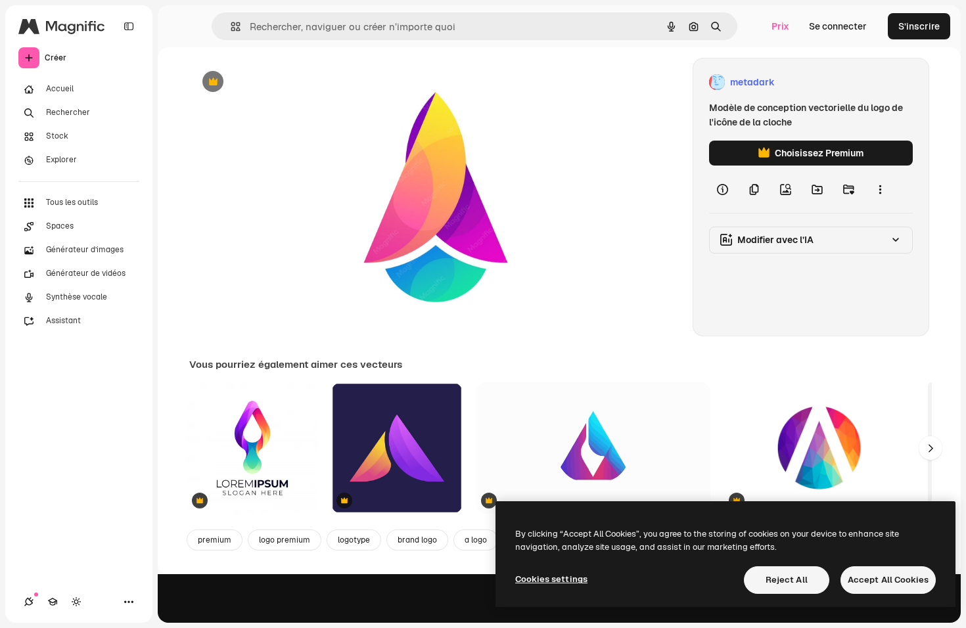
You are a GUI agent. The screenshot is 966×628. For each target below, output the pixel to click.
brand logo (417, 540)
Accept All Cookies (888, 579)
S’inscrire (919, 26)
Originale (276, 82)
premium (214, 540)
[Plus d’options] (880, 189)
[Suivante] (930, 448)
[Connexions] (28, 601)
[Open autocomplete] (230, 27)
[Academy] (52, 601)
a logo (476, 540)
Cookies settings (551, 579)
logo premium (284, 540)
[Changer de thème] (76, 601)
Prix (780, 26)
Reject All (787, 579)
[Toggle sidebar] (128, 26)
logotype (354, 540)
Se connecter (838, 26)
